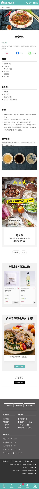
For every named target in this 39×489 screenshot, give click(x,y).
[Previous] (2, 19)
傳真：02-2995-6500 (28, 473)
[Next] (37, 19)
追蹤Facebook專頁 (25, 422)
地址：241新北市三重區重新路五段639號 (23, 470)
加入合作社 (30, 405)
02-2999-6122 (10, 439)
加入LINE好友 (24, 425)
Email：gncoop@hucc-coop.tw (13, 453)
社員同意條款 (17, 461)
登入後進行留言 (19, 382)
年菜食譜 (8, 7)
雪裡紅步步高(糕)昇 (19, 357)
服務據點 (19, 405)
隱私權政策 (6, 461)
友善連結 (6, 428)
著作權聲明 (28, 461)
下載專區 (6, 425)
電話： (5, 439)
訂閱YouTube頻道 (25, 428)
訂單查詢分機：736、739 (11, 449)
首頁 (3, 7)
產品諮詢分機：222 (9, 446)
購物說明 (9, 405)
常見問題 (6, 419)
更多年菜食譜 (19, 366)
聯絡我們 (6, 422)
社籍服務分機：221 (9, 442)
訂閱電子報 (23, 419)
